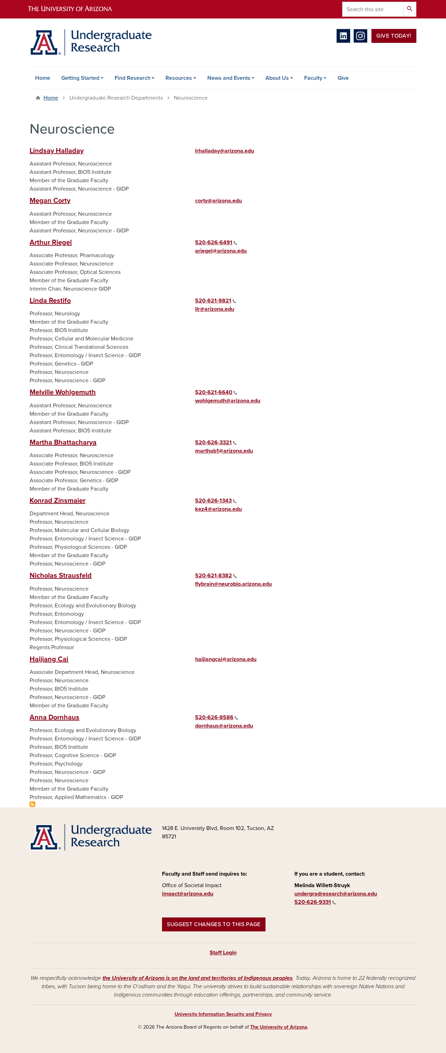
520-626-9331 (312, 902)
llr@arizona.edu (214, 309)
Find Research (133, 78)
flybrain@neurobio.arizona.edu (233, 584)
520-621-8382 (213, 575)
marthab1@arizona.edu (224, 450)
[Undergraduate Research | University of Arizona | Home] (91, 42)
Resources (179, 78)
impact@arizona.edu (187, 893)
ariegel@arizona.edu (221, 250)
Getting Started (80, 78)
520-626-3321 (213, 442)
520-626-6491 (213, 242)
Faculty (313, 78)
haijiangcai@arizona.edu (225, 659)
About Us (277, 78)
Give (343, 78)
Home (42, 78)
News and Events (229, 78)
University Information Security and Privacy (223, 1014)
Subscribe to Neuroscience (32, 804)
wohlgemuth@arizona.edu (227, 400)
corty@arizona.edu (218, 200)
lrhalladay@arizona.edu (224, 150)
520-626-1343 (213, 500)
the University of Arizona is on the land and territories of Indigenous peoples (197, 978)
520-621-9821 (213, 300)
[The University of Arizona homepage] (76, 9)
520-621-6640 (213, 392)
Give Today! (394, 35)
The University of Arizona (278, 1027)
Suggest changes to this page (214, 924)
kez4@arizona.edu (218, 509)
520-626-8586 (214, 717)
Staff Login (223, 952)
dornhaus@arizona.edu (224, 725)
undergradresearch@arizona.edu (335, 893)
